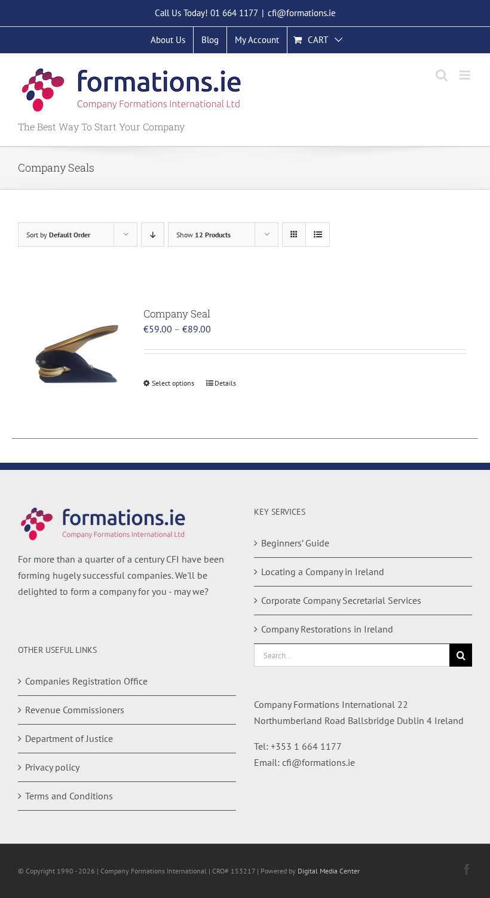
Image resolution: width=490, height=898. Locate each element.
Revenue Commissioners (74, 710)
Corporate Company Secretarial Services (341, 600)
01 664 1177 (234, 13)
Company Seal (176, 313)
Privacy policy (52, 767)
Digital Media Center (329, 870)
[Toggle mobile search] (442, 75)
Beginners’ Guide (295, 543)
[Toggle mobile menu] (466, 75)
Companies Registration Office (86, 681)
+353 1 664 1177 (306, 746)
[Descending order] (152, 234)
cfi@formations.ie (302, 13)
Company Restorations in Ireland (327, 629)
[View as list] (317, 234)
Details (225, 382)
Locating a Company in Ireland (322, 572)
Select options (173, 382)
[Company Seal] (74, 357)
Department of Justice (69, 738)
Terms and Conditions (69, 796)
